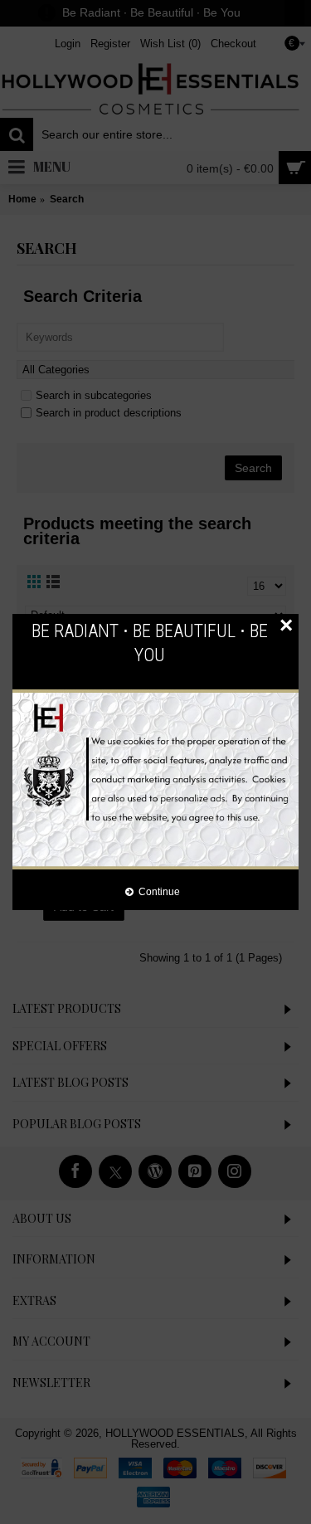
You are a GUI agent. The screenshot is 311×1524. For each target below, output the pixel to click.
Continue (159, 891)
